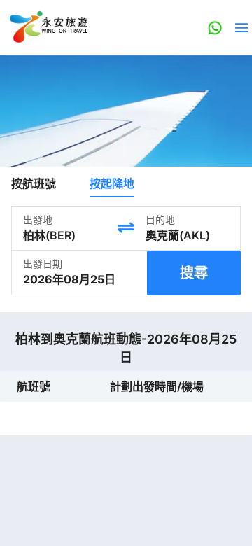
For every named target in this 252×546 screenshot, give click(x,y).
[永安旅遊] (47, 27)
